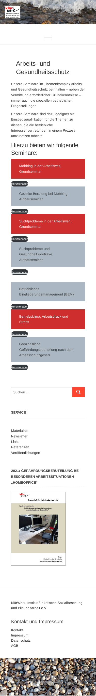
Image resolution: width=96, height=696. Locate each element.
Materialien (19, 431)
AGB (14, 646)
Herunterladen (19, 183)
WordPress (54, 682)
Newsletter (19, 436)
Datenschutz (21, 640)
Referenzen (20, 447)
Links (15, 442)
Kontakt (17, 630)
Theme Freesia (58, 676)
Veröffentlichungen (25, 453)
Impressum (20, 635)
